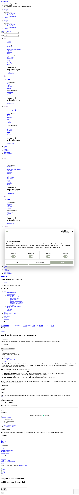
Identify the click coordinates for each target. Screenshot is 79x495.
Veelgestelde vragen (12, 16)
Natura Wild (10, 58)
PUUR (8, 132)
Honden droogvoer (11, 292)
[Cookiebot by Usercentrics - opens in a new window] (62, 231)
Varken (49, 325)
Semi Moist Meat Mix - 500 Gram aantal (10, 347)
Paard (36, 325)
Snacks (8, 47)
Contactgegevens (5, 453)
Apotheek (9, 117)
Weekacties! (10, 73)
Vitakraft (9, 93)
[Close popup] (2, 493)
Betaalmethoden (11, 13)
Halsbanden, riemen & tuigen (14, 49)
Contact (5, 17)
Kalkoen (21, 325)
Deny (17, 262)
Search (2, 32)
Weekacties (6, 319)
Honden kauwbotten (15, 296)
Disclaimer (3, 459)
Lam (33, 326)
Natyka (8, 64)
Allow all (62, 262)
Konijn (29, 325)
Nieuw (5, 317)
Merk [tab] (5, 361)
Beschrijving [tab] (7, 358)
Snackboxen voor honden (10, 313)
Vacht (8, 115)
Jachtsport (9, 52)
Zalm (52, 326)
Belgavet (9, 134)
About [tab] (62, 236)
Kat (8, 79)
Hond (9, 42)
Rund (41, 325)
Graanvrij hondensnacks (16, 301)
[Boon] (3, 397)
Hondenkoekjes (14, 299)
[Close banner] (72, 231)
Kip (25, 325)
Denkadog (9, 62)
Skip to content (4, 1)
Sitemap (3, 463)
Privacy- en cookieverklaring (8, 461)
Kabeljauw (17, 325)
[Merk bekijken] (3, 331)
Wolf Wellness (10, 57)
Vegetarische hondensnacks (16, 303)
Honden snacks (10, 295)
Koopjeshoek (7, 316)
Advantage (9, 127)
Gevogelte (11, 325)
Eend (7, 325)
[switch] (31, 256)
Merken (2, 442)
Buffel (3, 326)
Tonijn (45, 325)
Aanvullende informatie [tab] (9, 359)
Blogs (5, 10)
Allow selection (39, 262)
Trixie (8, 60)
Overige (9, 53)
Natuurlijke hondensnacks (16, 302)
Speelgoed (9, 50)
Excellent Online (23, 465)
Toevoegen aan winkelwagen (7, 348)
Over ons (6, 9)
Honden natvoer (11, 294)
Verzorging (11, 110)
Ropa (8, 133)
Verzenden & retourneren (13, 15)
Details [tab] (39, 236)
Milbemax (9, 130)
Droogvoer (9, 46)
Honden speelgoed (11, 308)
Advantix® (9, 129)
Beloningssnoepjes (14, 298)
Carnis (8, 61)
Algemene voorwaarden (6, 460)
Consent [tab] (16, 236)
